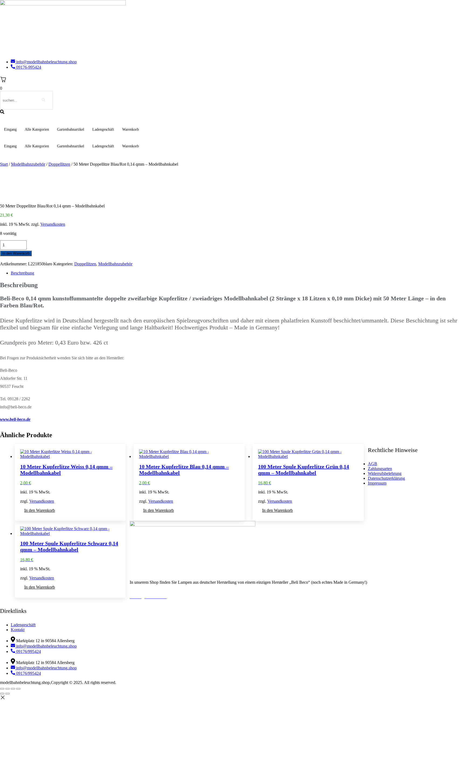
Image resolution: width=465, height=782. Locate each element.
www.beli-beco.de (15, 419)
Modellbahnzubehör (28, 164)
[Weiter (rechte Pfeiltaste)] (7, 693)
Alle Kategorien (37, 129)
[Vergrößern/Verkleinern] (2, 689)
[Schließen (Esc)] (18, 689)
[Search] (43, 100)
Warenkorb (130, 129)
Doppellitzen (59, 164)
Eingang (10, 129)
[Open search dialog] (2, 112)
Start (4, 164)
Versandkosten (52, 224)
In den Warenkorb (16, 253)
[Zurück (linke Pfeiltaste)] (2, 693)
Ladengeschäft (103, 129)
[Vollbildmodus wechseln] (7, 689)
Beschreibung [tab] (22, 273)
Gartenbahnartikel (70, 129)
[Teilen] (13, 689)
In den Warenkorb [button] (39, 510)
